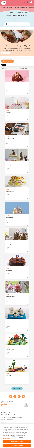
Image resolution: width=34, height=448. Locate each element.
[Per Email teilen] (23, 396)
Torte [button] (3, 64)
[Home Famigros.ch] (3, 3)
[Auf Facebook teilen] (10, 396)
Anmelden (7, 53)
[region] (17, 436)
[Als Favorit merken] (27, 93)
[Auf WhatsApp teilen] (19, 396)
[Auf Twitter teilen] (14, 396)
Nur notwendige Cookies (17, 441)
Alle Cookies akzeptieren (17, 445)
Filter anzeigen (8, 61)
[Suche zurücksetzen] (27, 24)
